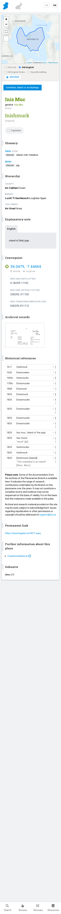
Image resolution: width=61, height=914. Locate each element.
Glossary (38, 910)
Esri (44, 62)
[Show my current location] (6, 38)
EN (54, 5)
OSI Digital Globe (16, 72)
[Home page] (6, 6)
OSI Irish (11, 67)
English (11, 228)
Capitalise (16, 130)
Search (7, 910)
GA (46, 5)
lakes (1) (9, 574)
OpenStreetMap (38, 72)
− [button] (6, 24)
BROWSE (14, 77)
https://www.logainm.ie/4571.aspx (23, 533)
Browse (23, 910)
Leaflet (29, 62)
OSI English (28, 67)
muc (8, 161)
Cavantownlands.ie (17, 556)
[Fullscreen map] (6, 31)
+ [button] (6, 19)
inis (8, 151)
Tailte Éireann (53, 62)
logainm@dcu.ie (48, 514)
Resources (53, 910)
